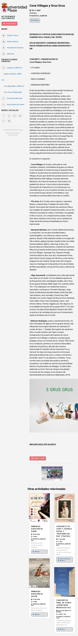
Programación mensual (15, 48)
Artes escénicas (65, 559)
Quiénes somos (12, 35)
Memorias (10, 54)
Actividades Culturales (8, 17)
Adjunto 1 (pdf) (39, 458)
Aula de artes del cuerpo (15, 104)
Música (36, 20)
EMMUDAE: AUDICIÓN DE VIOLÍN (37, 594)
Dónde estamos (12, 42)
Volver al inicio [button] (10, 24)
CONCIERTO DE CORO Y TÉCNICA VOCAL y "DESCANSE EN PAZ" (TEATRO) (64, 531)
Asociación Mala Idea (14, 98)
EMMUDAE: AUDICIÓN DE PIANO (37, 528)
